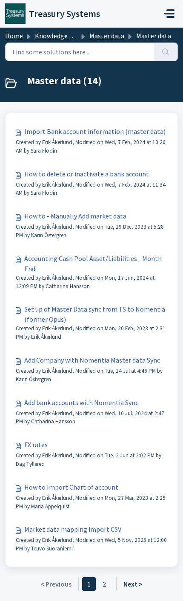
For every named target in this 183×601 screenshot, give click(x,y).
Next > (133, 584)
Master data (106, 35)
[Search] (166, 52)
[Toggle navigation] (169, 13)
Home (14, 35)
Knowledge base (59, 35)
